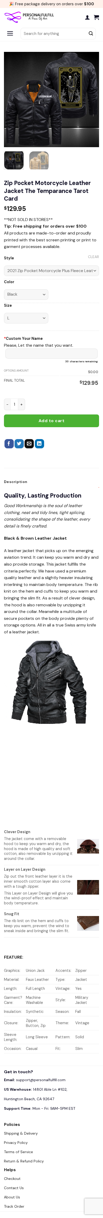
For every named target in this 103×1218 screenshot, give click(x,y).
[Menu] (10, 33)
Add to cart (51, 420)
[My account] (87, 17)
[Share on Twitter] (19, 444)
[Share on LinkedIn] (39, 444)
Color (9, 282)
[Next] (90, 99)
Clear (93, 256)
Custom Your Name (23, 338)
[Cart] (96, 17)
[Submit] (90, 33)
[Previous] (12, 99)
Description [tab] (15, 481)
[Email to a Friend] (29, 444)
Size (8, 306)
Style (9, 258)
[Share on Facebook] (9, 444)
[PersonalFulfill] (30, 17)
